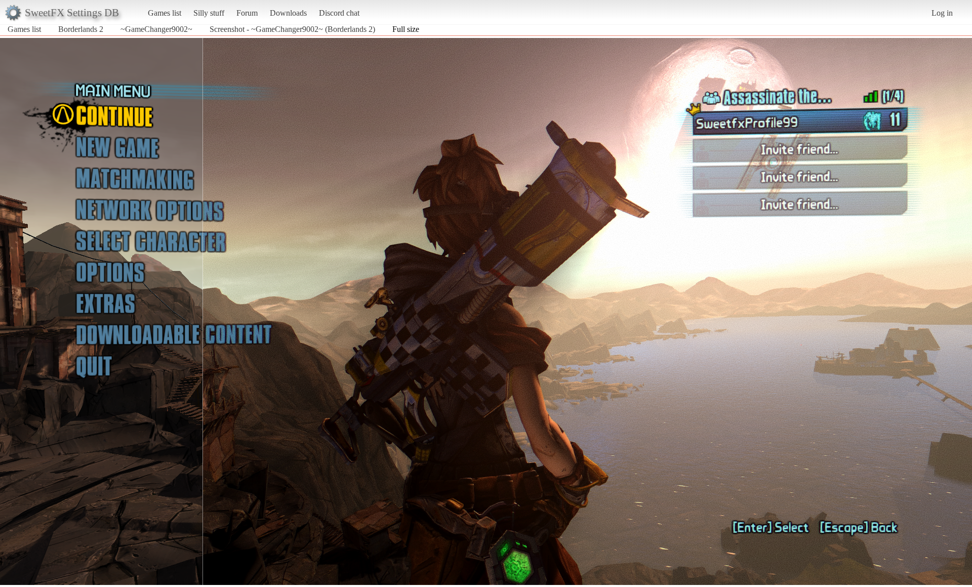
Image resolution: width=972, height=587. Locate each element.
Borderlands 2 (80, 29)
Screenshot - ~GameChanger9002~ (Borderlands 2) (292, 29)
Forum (247, 13)
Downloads (288, 13)
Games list (164, 13)
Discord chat (339, 13)
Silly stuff (208, 13)
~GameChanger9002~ (156, 29)
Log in (942, 13)
